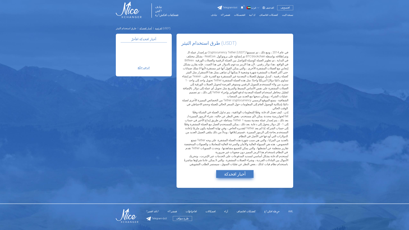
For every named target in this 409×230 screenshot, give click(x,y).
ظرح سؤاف (182, 218)
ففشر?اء (225, 15)
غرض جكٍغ (144, 67)
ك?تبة (252, 15)
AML (290, 211)
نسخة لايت (287, 15)
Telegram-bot (159, 218)
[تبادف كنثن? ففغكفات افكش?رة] (128, 9)
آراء (226, 211)
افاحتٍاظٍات (191, 211)
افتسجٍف (285, 7)
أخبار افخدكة (145, 28)
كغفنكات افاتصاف (268, 15)
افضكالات (210, 211)
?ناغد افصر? (152, 211)
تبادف (214, 15)
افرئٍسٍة (158, 28)
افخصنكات (239, 15)
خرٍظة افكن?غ (272, 211)
